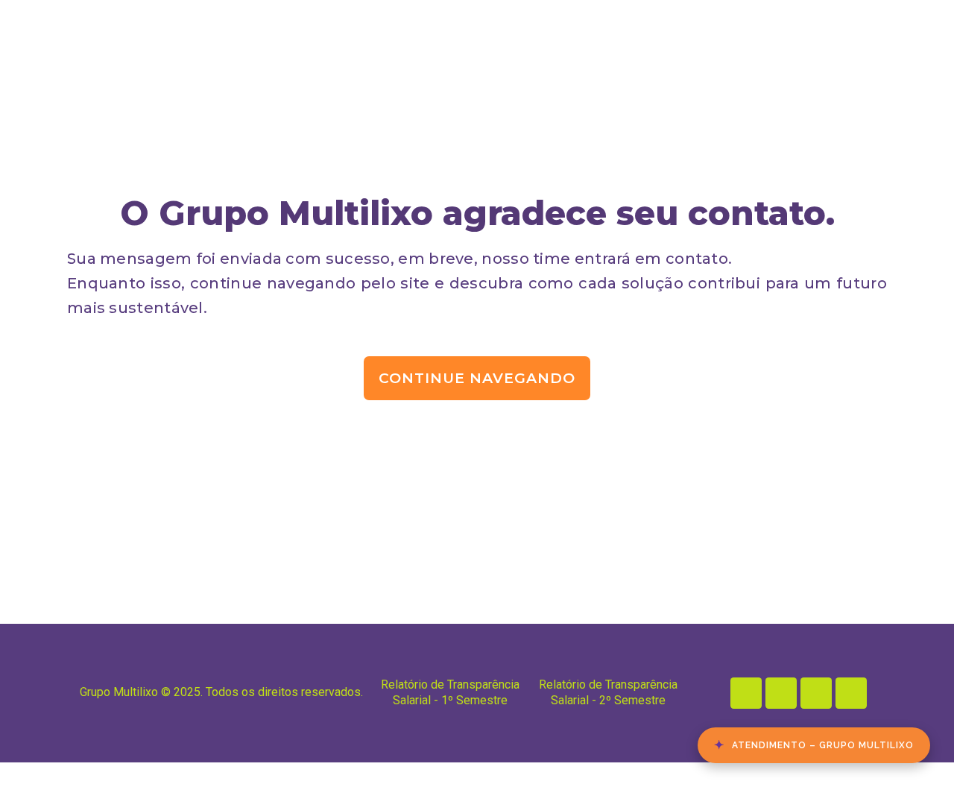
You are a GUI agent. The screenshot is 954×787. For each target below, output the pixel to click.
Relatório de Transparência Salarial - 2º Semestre (608, 692)
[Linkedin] (746, 693)
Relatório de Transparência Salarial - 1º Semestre (450, 692)
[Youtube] (851, 693)
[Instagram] (781, 693)
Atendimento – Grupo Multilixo (814, 745)
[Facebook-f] (816, 693)
